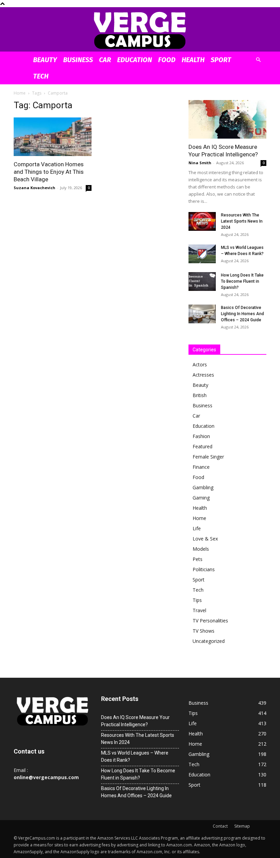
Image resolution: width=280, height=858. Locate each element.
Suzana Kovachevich (34, 187)
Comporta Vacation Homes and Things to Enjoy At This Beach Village (49, 172)
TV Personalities (210, 620)
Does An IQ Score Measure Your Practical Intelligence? (135, 721)
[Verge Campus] (140, 30)
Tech (40, 76)
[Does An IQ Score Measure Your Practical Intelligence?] (227, 119)
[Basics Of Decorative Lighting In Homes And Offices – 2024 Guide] (202, 314)
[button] (258, 60)
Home (20, 93)
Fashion (201, 436)
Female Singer (208, 456)
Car (105, 60)
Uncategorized (209, 641)
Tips (197, 600)
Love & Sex (205, 538)
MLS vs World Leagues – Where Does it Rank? (134, 756)
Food (167, 60)
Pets (197, 559)
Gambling (203, 487)
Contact (220, 826)
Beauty (45, 60)
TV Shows (203, 631)
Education (134, 60)
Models (201, 549)
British (200, 395)
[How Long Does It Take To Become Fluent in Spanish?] (202, 281)
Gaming (201, 497)
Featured (202, 446)
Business (78, 60)
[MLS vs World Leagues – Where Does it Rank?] (202, 253)
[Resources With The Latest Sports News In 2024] (202, 221)
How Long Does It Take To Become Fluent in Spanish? (242, 281)
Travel (199, 610)
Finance (201, 467)
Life (197, 528)
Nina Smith (199, 162)
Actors (200, 364)
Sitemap (242, 826)
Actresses (203, 374)
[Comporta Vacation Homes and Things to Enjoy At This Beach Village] (53, 136)
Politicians (204, 569)
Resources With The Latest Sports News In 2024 (242, 221)
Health (193, 60)
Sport (221, 60)
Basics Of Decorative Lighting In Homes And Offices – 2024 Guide (242, 313)
